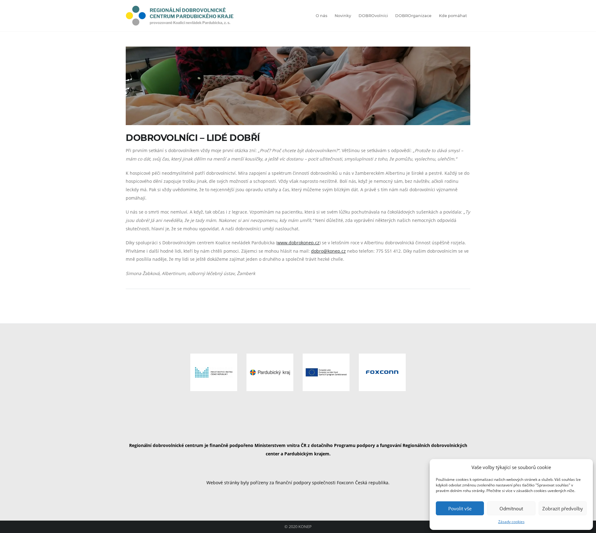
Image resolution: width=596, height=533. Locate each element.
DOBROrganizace (413, 15)
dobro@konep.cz (328, 251)
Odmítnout (511, 508)
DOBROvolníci (373, 15)
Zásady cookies (511, 521)
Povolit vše (460, 508)
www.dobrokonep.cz (298, 243)
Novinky (343, 15)
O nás (321, 15)
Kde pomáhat (453, 15)
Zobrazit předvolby (562, 508)
